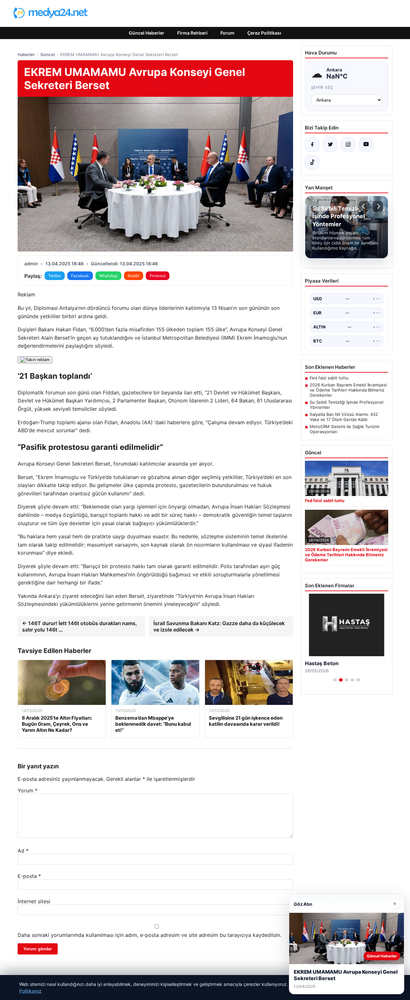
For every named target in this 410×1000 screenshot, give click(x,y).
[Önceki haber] (364, 206)
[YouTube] (366, 144)
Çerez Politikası (264, 33)
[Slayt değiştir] (335, 680)
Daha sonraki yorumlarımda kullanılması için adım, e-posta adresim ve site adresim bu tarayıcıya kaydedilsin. (149, 935)
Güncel (47, 54)
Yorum (27, 790)
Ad (23, 850)
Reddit (133, 275)
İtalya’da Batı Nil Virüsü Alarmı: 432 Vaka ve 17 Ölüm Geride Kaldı (344, 417)
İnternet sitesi (34, 901)
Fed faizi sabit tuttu (329, 377)
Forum (227, 33)
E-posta (29, 876)
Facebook (80, 275)
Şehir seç (322, 87)
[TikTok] (312, 162)
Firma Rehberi (192, 33)
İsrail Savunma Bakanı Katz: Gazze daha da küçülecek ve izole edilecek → (219, 626)
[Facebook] (312, 144)
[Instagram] (348, 144)
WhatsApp (108, 275)
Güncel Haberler (146, 33)
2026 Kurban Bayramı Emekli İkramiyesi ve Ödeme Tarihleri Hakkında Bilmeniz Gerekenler (348, 390)
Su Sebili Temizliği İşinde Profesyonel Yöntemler (346, 405)
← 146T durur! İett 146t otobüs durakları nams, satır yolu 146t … (79, 626)
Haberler (26, 54)
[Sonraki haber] (377, 206)
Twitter (54, 275)
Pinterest (158, 275)
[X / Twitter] (330, 144)
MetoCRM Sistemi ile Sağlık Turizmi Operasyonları (344, 429)
